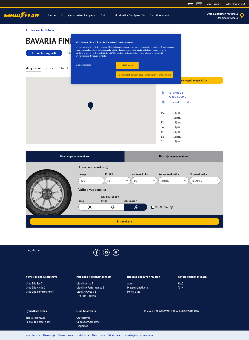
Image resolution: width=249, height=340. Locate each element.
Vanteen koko (140, 174)
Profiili (109, 174)
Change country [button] (213, 4)
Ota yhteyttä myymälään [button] (192, 80)
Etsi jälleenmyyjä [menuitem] (160, 15)
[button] (107, 167)
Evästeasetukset (83, 65)
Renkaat (49, 68)
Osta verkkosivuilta (180, 102)
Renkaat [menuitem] (52, 15)
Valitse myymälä (47, 53)
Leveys (82, 174)
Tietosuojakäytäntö (98, 56)
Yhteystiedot (33, 68)
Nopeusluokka (198, 174)
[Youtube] (106, 252)
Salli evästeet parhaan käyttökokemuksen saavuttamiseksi (144, 75)
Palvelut (63, 68)
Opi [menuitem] (102, 15)
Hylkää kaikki (127, 65)
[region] (126, 59)
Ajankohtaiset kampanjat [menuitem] (81, 15)
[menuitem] (190, 3)
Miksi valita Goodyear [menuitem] (127, 15)
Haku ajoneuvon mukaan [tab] (174, 156)
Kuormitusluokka (169, 174)
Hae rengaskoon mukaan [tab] (75, 156)
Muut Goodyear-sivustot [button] (235, 4)
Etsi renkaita (124, 221)
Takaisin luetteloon (42, 30)
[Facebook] (96, 252)
